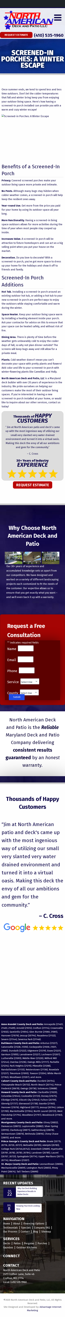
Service (13, 682)
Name (11, 649)
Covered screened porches (27, 180)
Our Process (10, 1231)
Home (6, 1223)
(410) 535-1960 (49, 35)
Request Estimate (16, 34)
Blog (35, 1231)
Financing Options (33, 1223)
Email (11, 660)
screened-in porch (35, 238)
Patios (17, 1243)
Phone (12, 671)
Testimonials (10, 1227)
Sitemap (46, 1231)
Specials (26, 1227)
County (12, 693)
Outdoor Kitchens (26, 1247)
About (16, 1223)
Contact (25, 1231)
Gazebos (8, 1247)
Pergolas (29, 1243)
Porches (42, 1243)
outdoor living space (43, 314)
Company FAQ (42, 1227)
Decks (6, 1243)
